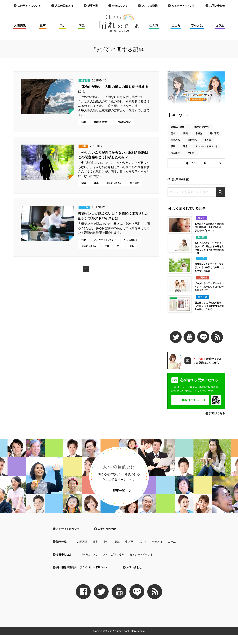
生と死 (153, 25)
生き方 (207, 140)
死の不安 (214, 133)
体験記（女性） (202, 127)
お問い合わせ (217, 5)
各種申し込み (64, 554)
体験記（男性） (178, 127)
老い (63, 25)
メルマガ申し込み (113, 554)
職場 (173, 146)
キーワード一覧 (196, 163)
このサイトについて (29, 5)
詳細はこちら (217, 413)
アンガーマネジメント (206, 146)
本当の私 (175, 140)
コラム (219, 25)
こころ (175, 25)
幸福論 (198, 133)
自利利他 (192, 140)
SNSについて (120, 5)
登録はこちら (190, 400)
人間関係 (20, 25)
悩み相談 (175, 153)
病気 (82, 25)
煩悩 (185, 133)
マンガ (191, 153)
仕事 (43, 25)
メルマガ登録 (149, 5)
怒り (173, 133)
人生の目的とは (64, 5)
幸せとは (197, 25)
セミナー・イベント (183, 5)
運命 (185, 146)
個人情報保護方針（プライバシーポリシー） (82, 567)
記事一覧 (93, 5)
